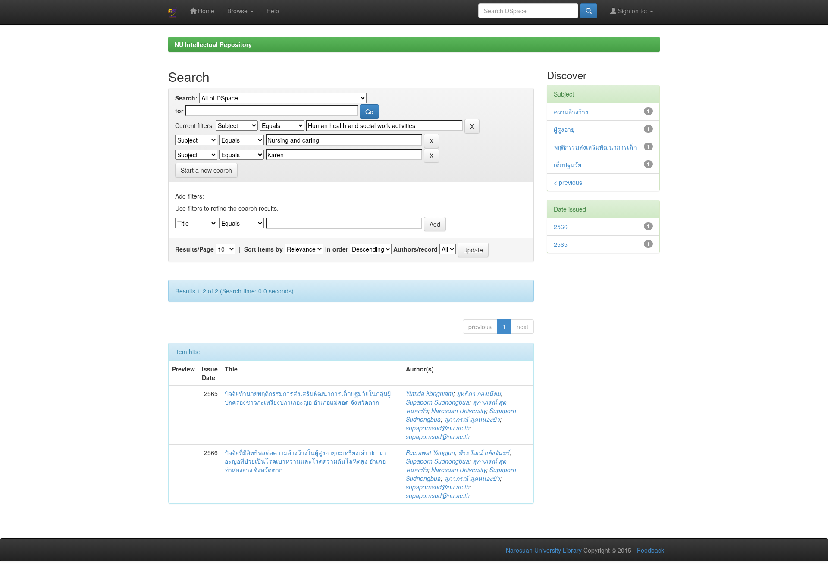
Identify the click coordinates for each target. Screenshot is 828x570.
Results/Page (194, 249)
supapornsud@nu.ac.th (438, 428)
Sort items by (263, 249)
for (179, 110)
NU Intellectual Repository (213, 44)
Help (273, 10)
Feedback (650, 550)
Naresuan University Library (544, 550)
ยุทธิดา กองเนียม (479, 393)
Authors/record (415, 249)
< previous (568, 182)
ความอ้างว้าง (571, 111)
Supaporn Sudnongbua (437, 402)
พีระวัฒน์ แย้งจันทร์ (484, 452)
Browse (238, 10)
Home (205, 10)
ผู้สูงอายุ (564, 129)
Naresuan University (458, 410)
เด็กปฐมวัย (567, 164)
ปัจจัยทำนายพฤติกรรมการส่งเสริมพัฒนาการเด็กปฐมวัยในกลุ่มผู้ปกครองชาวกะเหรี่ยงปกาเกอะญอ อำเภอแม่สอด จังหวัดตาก (308, 397)
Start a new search (206, 170)
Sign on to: (632, 10)
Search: (186, 97)
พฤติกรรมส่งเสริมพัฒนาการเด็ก (595, 147)
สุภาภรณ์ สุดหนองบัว (472, 419)
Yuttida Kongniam (429, 393)
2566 (561, 226)
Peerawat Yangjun (430, 452)
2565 (561, 244)
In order (336, 249)
